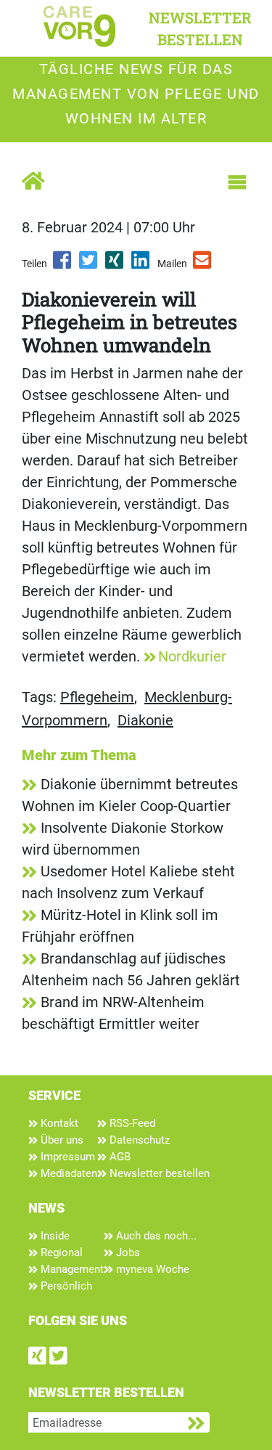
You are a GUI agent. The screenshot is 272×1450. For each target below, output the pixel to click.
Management (71, 1269)
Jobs (126, 1252)
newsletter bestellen (200, 28)
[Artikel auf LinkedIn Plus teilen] (141, 265)
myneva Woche (151, 1269)
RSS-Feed (131, 1123)
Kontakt (58, 1123)
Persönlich (65, 1285)
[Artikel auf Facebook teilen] (63, 265)
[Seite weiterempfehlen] (203, 265)
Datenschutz (138, 1139)
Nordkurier (192, 656)
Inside (54, 1235)
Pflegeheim (97, 697)
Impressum (66, 1156)
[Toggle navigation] (237, 182)
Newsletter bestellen (158, 1173)
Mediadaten (67, 1173)
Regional (60, 1252)
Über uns (60, 1139)
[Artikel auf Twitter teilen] (89, 265)
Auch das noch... (155, 1235)
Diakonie (145, 720)
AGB (119, 1156)
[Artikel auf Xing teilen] (115, 265)
